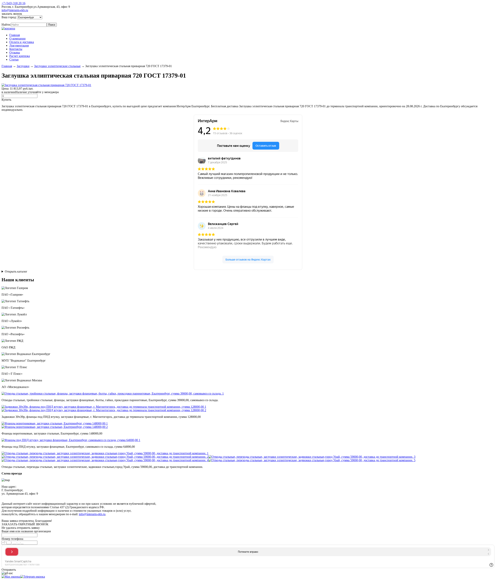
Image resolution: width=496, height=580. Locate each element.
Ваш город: (9, 17)
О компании (17, 38)
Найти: (6, 24)
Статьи (14, 59)
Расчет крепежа (19, 56)
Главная (14, 35)
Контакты (15, 49)
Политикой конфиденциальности (90, 497)
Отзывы (14, 52)
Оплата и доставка (21, 42)
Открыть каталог (16, 271)
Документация (19, 45)
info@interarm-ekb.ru (15, 10)
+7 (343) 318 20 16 (13, 3)
